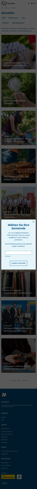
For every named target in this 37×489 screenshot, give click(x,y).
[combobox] (18, 252)
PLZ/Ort (7, 256)
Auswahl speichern (18, 263)
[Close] (33, 221)
